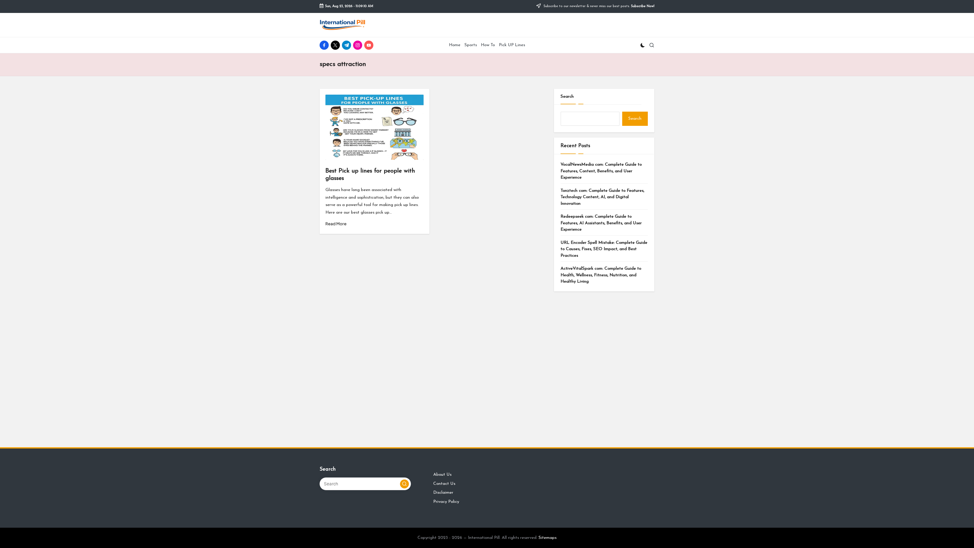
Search (567, 96)
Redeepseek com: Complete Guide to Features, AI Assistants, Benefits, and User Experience (601, 223)
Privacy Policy (446, 502)
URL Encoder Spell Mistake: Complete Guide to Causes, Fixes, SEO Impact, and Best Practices (604, 249)
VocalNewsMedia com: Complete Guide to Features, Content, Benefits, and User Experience (601, 171)
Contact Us (444, 484)
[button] (404, 484)
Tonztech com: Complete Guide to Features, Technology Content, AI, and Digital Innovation (602, 197)
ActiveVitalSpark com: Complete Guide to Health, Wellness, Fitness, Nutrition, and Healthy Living (601, 275)
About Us (442, 474)
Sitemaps (547, 538)
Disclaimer (443, 492)
